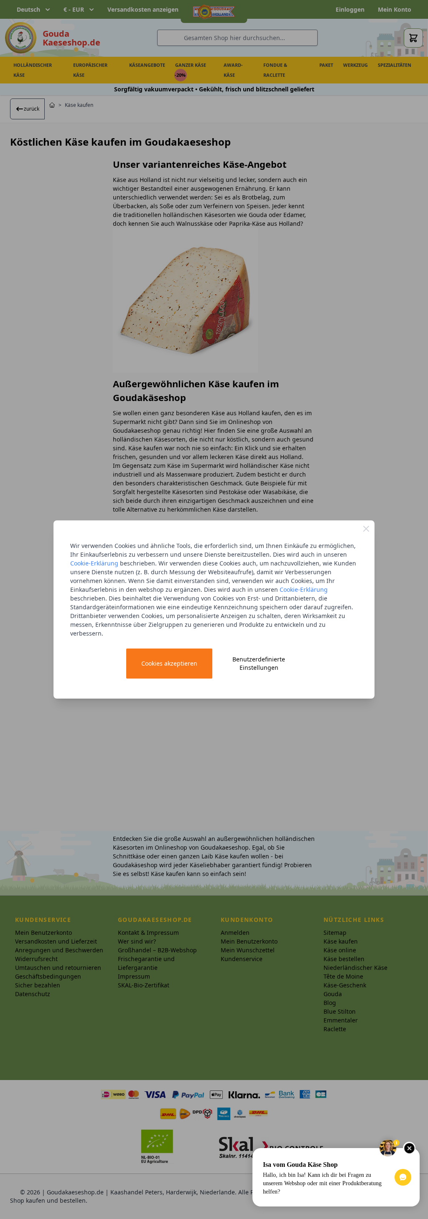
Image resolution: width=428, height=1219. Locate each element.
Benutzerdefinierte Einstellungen (258, 663)
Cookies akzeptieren (169, 663)
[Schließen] (366, 529)
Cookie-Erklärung (94, 563)
